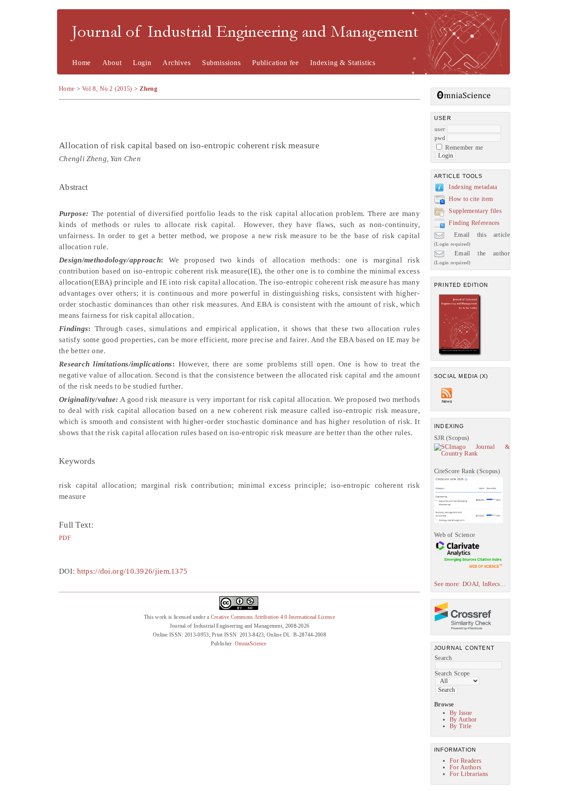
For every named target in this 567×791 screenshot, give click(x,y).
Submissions (221, 62)
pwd (440, 138)
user (440, 129)
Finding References (474, 223)
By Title (460, 726)
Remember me (464, 147)
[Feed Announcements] (447, 405)
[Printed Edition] (460, 354)
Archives (176, 62)
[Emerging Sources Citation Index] (468, 567)
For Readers (465, 760)
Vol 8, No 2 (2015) (107, 88)
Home (81, 62)
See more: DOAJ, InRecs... (470, 584)
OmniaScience (251, 644)
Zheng (148, 88)
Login (142, 62)
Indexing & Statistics (343, 62)
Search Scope (452, 673)
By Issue (461, 713)
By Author (463, 719)
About (112, 62)
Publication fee (275, 62)
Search (443, 658)
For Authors (465, 767)
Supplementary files (475, 211)
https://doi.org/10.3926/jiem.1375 (132, 571)
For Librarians (469, 774)
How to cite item (471, 199)
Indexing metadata (473, 187)
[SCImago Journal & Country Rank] (472, 453)
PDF (65, 537)
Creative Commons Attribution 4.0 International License (273, 617)
